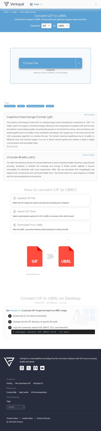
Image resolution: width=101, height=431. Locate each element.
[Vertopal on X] (29, 368)
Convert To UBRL (88, 155)
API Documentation (39, 392)
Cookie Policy (27, 418)
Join (56, 73)
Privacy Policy (12, 418)
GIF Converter (89, 115)
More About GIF (12, 146)
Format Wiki (11, 392)
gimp (21, 106)
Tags (9, 401)
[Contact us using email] (42, 368)
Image (14, 12)
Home (6, 12)
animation (10, 106)
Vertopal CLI (38, 383)
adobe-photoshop (36, 106)
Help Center (23, 392)
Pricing (9, 383)
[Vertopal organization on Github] (35, 368)
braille (50, 106)
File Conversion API (23, 383)
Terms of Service (43, 418)
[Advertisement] (50, 40)
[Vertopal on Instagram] (22, 368)
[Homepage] (9, 363)
